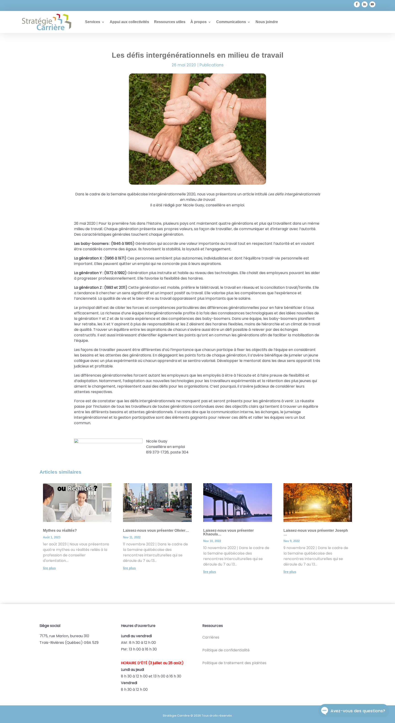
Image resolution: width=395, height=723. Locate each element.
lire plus (49, 568)
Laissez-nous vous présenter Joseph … (315, 532)
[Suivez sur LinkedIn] (365, 4)
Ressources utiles (169, 22)
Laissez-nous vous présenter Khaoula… (228, 532)
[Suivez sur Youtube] (372, 4)
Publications (212, 65)
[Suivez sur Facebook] (357, 4)
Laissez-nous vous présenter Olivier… (156, 530)
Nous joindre (267, 22)
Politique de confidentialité (226, 650)
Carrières (210, 637)
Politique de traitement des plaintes (234, 663)
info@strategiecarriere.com (50, 5)
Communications (231, 22)
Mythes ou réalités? (60, 530)
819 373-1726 (100, 5)
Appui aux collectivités (129, 22)
